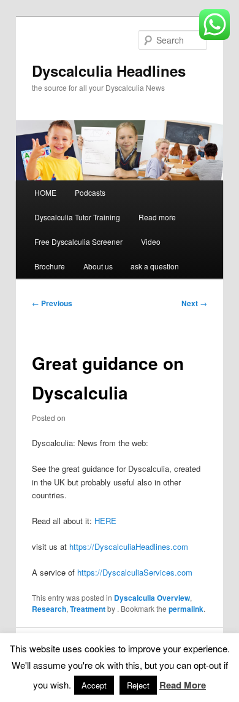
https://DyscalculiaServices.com (134, 572)
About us (98, 266)
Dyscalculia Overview (152, 597)
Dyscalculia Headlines (109, 70)
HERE (105, 520)
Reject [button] (138, 685)
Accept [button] (94, 685)
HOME (45, 192)
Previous (52, 303)
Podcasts (90, 192)
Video (151, 241)
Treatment (87, 608)
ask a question (155, 266)
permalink (186, 608)
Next (194, 303)
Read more (157, 217)
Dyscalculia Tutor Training (77, 217)
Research (49, 608)
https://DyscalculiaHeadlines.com (128, 546)
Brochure (49, 266)
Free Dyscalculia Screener (78, 241)
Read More (182, 685)
